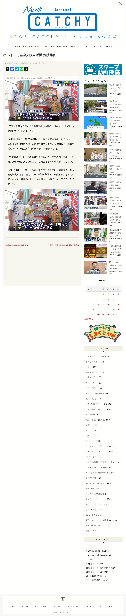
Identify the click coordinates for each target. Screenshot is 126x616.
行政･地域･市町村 (94, 404)
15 (103, 304)
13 (93, 304)
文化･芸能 (90, 414)
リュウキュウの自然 (95, 494)
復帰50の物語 (92, 510)
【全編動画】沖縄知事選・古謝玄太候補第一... (115, 233)
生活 (88, 367)
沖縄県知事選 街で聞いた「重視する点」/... (115, 200)
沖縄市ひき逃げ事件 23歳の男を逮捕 (115, 169)
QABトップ (109, 46)
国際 (88, 436)
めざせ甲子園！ (93, 372)
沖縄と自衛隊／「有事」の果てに (101, 462)
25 (118, 309)
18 (118, 304)
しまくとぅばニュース (96, 356)
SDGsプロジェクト (95, 515)
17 (113, 304)
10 (113, 299)
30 (108, 315)
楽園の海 (90, 488)
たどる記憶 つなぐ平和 (96, 467)
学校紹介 (92, 377)
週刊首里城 (91, 478)
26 (88, 315)
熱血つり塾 (91, 525)
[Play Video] (42, 100)
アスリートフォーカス (96, 499)
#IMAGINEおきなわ (95, 483)
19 (88, 309)
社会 (88, 531)
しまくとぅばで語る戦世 (97, 446)
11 (118, 299)
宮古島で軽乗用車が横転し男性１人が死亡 (115, 88)
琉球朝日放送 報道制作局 (17, 63)
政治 (37, 46)
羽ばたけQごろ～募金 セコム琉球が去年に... (115, 265)
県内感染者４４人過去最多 (16, 245)
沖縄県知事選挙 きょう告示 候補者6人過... (116, 137)
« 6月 (86, 319)
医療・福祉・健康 (94, 409)
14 (98, 304)
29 (103, 315)
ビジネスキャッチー (95, 393)
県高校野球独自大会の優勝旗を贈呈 (64, 245)
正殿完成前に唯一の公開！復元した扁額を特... (115, 249)
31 (113, 315)
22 (103, 309)
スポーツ (45, 46)
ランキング (87, 46)
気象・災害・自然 (71, 46)
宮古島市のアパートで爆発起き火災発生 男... (115, 104)
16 (108, 304)
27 (93, 315)
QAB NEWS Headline (66, 613)
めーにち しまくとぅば (96, 451)
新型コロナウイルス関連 (97, 520)
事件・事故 (28, 46)
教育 (88, 425)
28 (98, 315)
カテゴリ (98, 46)
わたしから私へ (93, 362)
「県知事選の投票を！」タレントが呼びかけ (115, 153)
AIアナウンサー (93, 504)
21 (98, 309)
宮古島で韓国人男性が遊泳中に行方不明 (115, 120)
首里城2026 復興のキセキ (98, 473)
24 (113, 309)
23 (108, 309)
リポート (17, 46)
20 (93, 309)
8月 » (91, 319)
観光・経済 (56, 46)
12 (88, 304)
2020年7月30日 (37, 63)
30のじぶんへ (92, 457)
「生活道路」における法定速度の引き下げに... (115, 217)
